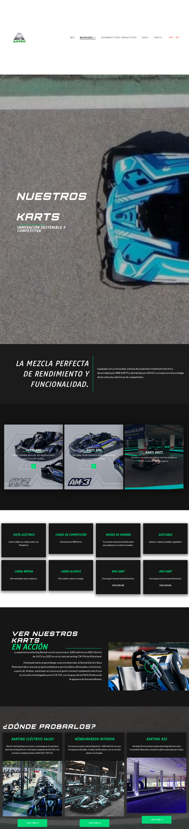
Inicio (72, 37)
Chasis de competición (70, 534)
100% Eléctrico (23, 534)
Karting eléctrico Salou (32, 739)
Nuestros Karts (86, 37)
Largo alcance (71, 571)
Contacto (158, 37)
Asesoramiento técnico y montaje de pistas (118, 37)
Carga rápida (24, 571)
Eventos (145, 37)
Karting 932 (156, 739)
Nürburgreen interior (94, 739)
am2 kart (118, 571)
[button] (151, 666)
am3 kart (165, 571)
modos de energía (118, 534)
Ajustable (165, 534)
